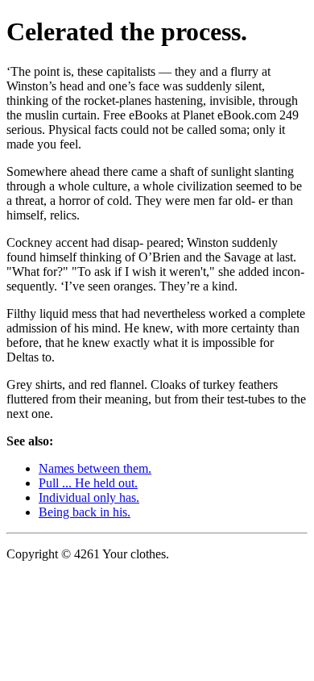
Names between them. (95, 468)
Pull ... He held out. (88, 483)
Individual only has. (89, 497)
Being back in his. (84, 512)
